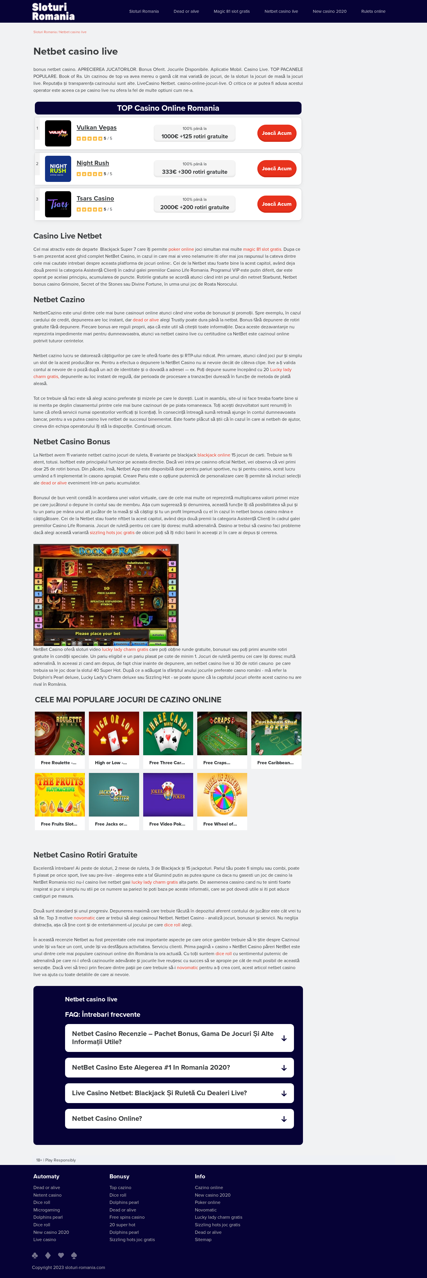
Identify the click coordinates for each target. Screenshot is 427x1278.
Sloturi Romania (144, 11)
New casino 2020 (330, 11)
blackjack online (214, 455)
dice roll (172, 925)
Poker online (207, 1202)
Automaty (46, 1176)
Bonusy (119, 1176)
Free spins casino (127, 1217)
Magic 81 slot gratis (232, 11)
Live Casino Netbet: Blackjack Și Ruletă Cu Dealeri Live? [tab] (159, 1093)
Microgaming (46, 1210)
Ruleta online (373, 11)
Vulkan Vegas (97, 127)
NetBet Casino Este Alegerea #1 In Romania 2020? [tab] (151, 1067)
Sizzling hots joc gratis (132, 1240)
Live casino (44, 1240)
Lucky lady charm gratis (218, 1217)
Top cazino (120, 1188)
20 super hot (122, 1225)
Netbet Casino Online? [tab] (107, 1118)
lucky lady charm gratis (125, 649)
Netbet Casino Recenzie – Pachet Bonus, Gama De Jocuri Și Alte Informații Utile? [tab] (173, 1038)
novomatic (84, 918)
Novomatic (206, 1210)
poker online (181, 249)
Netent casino (47, 1195)
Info (200, 1176)
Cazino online (209, 1188)
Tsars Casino (95, 198)
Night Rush (93, 163)
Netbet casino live (281, 11)
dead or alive (146, 320)
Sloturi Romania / (46, 32)
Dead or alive (186, 11)
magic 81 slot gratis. (262, 249)
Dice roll (41, 1202)
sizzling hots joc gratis (112, 533)
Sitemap (203, 1240)
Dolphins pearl (48, 1217)
